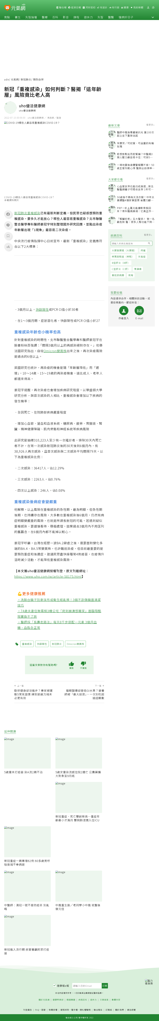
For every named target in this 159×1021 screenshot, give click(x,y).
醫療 (45, 17)
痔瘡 (143, 250)
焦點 (7, 17)
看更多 (150, 124)
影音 (66, 17)
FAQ (37, 1009)
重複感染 (33, 213)
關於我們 (119, 1010)
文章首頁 (104, 1000)
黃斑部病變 (118, 275)
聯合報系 (98, 1010)
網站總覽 (131, 1010)
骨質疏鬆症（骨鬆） (123, 256)
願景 (126, 7)
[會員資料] (148, 7)
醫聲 (111, 17)
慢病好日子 (126, 17)
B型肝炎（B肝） (121, 262)
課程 (76, 17)
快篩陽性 (42, 309)
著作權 (74, 1009)
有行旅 (115, 7)
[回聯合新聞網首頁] (7, 8)
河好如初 (90, 7)
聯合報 (63, 7)
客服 (43, 1009)
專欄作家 (116, 1000)
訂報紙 (109, 1010)
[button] (153, 17)
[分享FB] (8, 214)
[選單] (153, 7)
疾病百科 (82, 1000)
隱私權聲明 (85, 1009)
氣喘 (130, 275)
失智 (100, 17)
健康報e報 (63, 985)
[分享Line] (8, 225)
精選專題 (71, 1000)
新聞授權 (53, 1010)
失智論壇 (31, 17)
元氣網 (15, 79)
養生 (18, 17)
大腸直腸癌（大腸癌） (124, 250)
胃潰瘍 (138, 269)
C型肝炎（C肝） (121, 269)
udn (6, 79)
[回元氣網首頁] (18, 7)
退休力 (88, 17)
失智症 (142, 256)
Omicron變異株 (55, 351)
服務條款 (65, 1009)
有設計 (103, 7)
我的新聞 (138, 7)
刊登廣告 (27, 1010)
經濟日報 (75, 7)
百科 (55, 17)
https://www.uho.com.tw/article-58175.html (48, 576)
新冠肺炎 (26, 79)
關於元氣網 (44, 1000)
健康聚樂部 (58, 1000)
